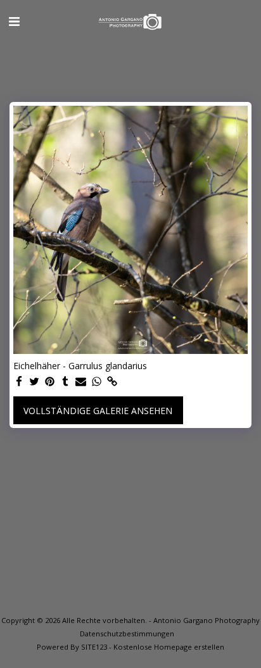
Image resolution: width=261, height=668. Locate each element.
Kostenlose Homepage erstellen (168, 647)
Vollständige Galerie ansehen (97, 411)
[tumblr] (66, 382)
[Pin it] (50, 382)
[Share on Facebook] (19, 382)
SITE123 (94, 647)
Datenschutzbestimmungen (127, 633)
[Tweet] (35, 382)
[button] (14, 21)
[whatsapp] (97, 382)
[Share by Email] (81, 382)
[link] (112, 382)
